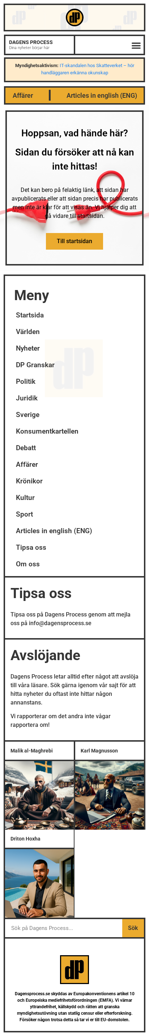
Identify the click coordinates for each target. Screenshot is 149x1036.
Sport (24, 514)
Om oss (28, 564)
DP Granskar (35, 365)
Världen (28, 332)
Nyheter (28, 348)
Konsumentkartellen (47, 431)
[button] (136, 45)
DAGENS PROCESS (31, 42)
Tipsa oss (31, 547)
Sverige (27, 415)
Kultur (25, 497)
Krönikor (29, 481)
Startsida (30, 315)
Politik (25, 381)
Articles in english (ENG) (102, 95)
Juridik (27, 398)
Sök (133, 928)
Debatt (26, 448)
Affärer (23, 95)
